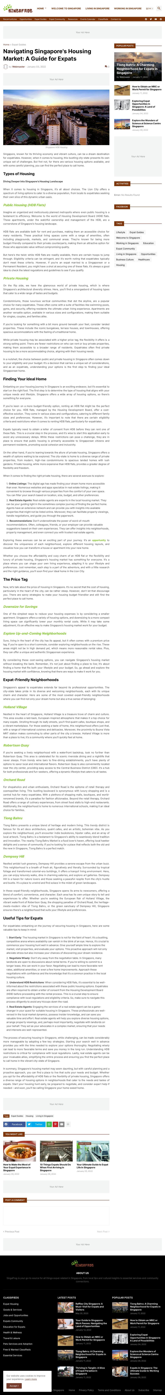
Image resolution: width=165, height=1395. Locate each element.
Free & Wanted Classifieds (17, 1349)
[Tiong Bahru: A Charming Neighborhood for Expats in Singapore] (65, 1355)
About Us (129, 1390)
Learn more (31, 1379)
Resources (73, 19)
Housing (29, 1116)
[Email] (61, 1124)
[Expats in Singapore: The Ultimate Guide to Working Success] (120, 1371)
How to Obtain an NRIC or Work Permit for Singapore (146, 88)
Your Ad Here (82, 32)
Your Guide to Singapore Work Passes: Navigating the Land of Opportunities (91, 1323)
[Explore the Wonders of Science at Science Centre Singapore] (122, 124)
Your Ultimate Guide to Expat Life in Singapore (92, 1166)
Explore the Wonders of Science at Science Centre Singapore (146, 123)
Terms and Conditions (109, 1390)
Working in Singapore (128, 8)
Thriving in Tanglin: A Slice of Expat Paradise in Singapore (90, 1370)
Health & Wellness (12, 1332)
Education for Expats (14, 1326)
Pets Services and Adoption (17, 1343)
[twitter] (151, 19)
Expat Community (57, 19)
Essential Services (12, 1355)
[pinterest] (161, 19)
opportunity (99, 540)
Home (40, 8)
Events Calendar (87, 19)
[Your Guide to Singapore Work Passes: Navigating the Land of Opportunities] (65, 1324)
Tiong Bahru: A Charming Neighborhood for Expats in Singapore (91, 1354)
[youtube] (156, 19)
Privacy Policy (86, 1390)
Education (148, 243)
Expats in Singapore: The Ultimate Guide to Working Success (144, 1370)
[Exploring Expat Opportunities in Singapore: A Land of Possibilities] (122, 105)
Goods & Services (12, 1309)
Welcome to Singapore (66, 8)
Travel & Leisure (11, 1338)
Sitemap (157, 1390)
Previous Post (12, 1231)
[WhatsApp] (49, 1124)
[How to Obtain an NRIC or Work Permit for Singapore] (122, 90)
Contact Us (116, 19)
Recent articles (10, 19)
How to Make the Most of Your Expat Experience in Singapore (17, 1167)
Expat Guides (40, 19)
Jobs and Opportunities (15, 1315)
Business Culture (125, 259)
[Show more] (68, 1124)
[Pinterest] (55, 1124)
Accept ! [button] (14, 1385)
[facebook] (146, 19)
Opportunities (26, 19)
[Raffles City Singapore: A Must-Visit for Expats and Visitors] (65, 1307)
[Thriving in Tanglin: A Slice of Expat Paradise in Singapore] (65, 1371)
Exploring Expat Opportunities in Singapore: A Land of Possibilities (143, 105)
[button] (151, 8)
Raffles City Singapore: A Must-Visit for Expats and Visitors (90, 1306)
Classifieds (103, 19)
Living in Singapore (98, 8)
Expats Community (13, 1321)
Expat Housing (11, 1303)
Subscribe (143, 1390)
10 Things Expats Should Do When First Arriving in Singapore (55, 1167)
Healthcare (144, 259)
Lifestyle (120, 232)
